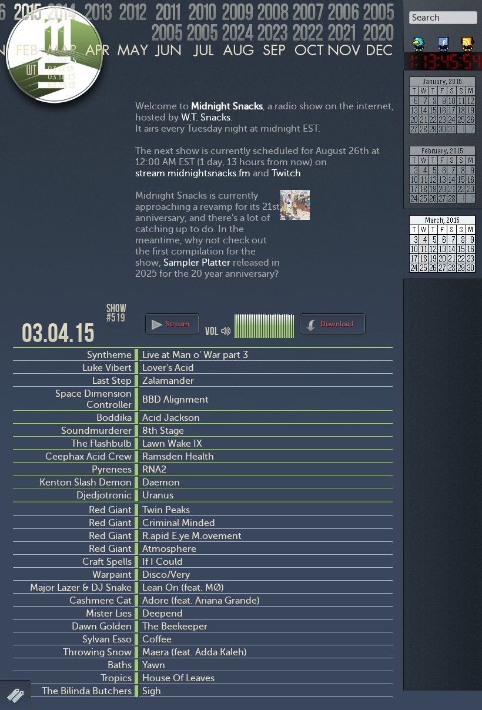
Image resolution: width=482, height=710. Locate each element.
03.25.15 (62, 85)
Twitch (286, 173)
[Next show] (382, 322)
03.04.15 (62, 60)
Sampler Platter (196, 262)
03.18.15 (61, 77)
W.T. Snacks (205, 117)
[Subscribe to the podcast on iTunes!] (468, 40)
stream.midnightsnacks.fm (192, 173)
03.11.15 (61, 69)
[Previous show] (23, 313)
